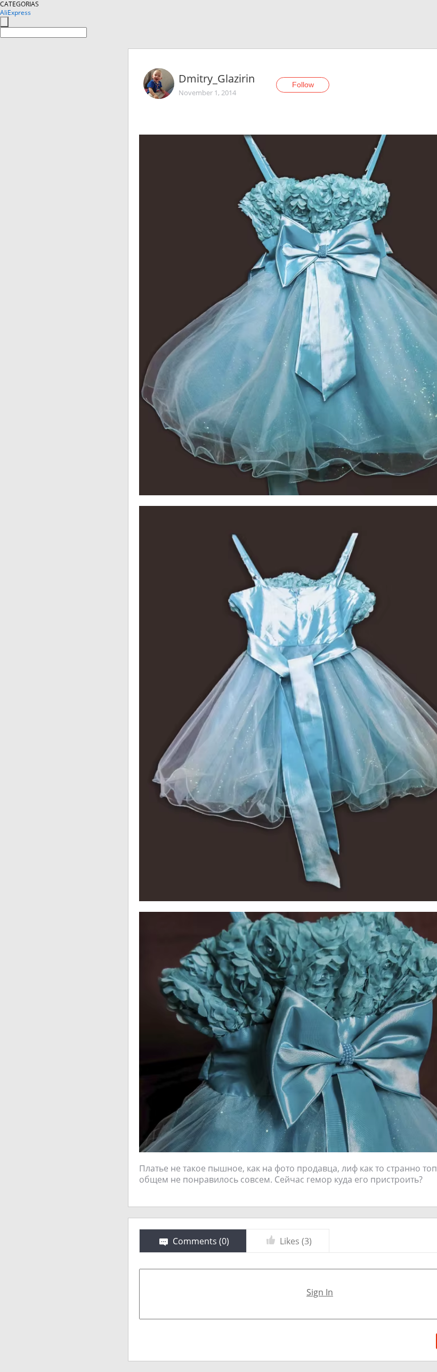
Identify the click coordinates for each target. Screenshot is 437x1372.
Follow (303, 84)
